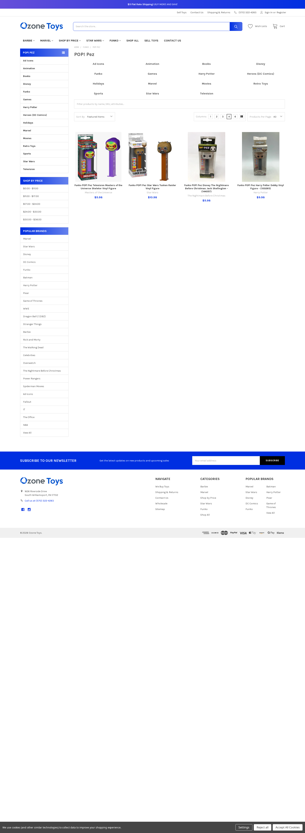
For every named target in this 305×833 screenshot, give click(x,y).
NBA (25, 424)
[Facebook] (23, 509)
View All (27, 432)
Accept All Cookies (288, 827)
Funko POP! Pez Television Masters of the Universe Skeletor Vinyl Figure (98, 187)
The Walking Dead (33, 347)
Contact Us (197, 12)
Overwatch (29, 363)
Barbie (27, 40)
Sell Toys (182, 12)
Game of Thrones (33, 300)
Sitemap (160, 509)
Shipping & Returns (218, 12)
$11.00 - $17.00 (31, 196)
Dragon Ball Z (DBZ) (34, 316)
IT (24, 409)
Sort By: (80, 116)
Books (26, 76)
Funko (114, 40)
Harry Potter (30, 107)
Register (281, 12)
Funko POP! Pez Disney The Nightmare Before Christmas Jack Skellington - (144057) (206, 188)
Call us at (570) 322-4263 (39, 500)
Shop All (132, 40)
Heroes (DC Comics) (35, 115)
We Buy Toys (162, 486)
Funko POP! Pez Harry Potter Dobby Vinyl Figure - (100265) (260, 187)
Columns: (201, 116)
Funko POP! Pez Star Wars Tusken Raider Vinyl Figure (152, 187)
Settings (243, 827)
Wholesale (161, 503)
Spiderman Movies (33, 386)
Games (27, 99)
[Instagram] (29, 509)
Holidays (28, 122)
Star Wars (94, 40)
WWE (26, 308)
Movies (27, 138)
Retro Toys (29, 146)
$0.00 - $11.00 (30, 188)
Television (29, 169)
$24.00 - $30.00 (32, 211)
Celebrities (29, 355)
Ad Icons (28, 60)
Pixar (26, 293)
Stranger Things (32, 324)
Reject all (262, 827)
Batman (27, 277)
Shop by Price (68, 40)
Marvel (45, 40)
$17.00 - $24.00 (31, 203)
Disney (27, 83)
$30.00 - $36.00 (32, 219)
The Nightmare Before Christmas (42, 370)
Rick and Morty (31, 339)
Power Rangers (31, 378)
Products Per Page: (260, 116)
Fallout (27, 401)
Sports (27, 153)
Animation (29, 68)
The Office (28, 417)
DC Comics (29, 262)
